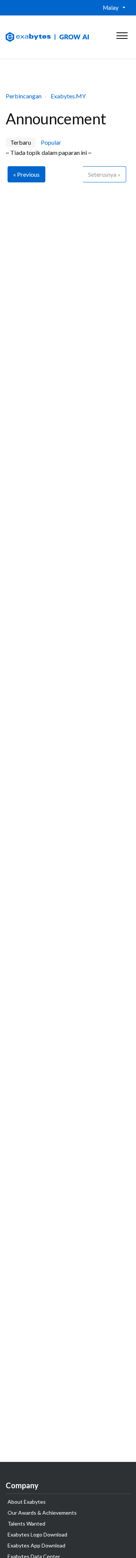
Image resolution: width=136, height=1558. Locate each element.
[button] (121, 34)
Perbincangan (24, 95)
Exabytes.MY (68, 95)
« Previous (26, 174)
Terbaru (20, 142)
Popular (51, 142)
